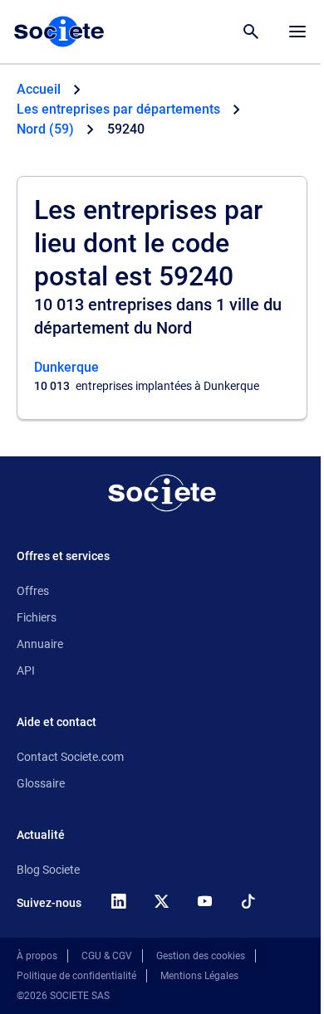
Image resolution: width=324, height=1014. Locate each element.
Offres (33, 590)
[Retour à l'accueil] (162, 493)
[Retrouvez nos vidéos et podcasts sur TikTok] (248, 901)
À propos (37, 956)
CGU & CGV (106, 956)
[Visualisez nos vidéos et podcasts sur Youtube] (204, 901)
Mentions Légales (199, 976)
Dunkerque (66, 367)
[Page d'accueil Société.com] (59, 31)
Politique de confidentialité (76, 976)
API (26, 670)
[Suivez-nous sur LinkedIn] (118, 901)
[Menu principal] (297, 31)
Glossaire (41, 783)
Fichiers (36, 617)
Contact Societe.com (70, 756)
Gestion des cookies (200, 956)
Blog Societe (48, 869)
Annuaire (40, 644)
